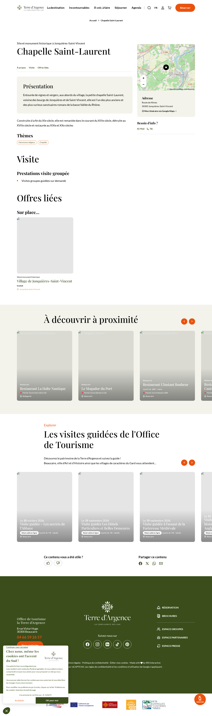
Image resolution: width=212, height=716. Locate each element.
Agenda (136, 7)
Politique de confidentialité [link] (95, 662)
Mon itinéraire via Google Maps (159, 111)
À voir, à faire (102, 7)
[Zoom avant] (143, 78)
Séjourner (121, 7)
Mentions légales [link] (72, 662)
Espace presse (171, 645)
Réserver (185, 7)
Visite (31, 67)
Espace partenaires (175, 637)
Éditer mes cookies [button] (119, 662)
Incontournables (79, 7)
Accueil (93, 20)
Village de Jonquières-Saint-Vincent (44, 281)
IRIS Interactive (153, 662)
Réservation (170, 607)
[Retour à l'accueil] (30, 7)
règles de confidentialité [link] (99, 666)
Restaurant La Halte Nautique (43, 388)
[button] (149, 7)
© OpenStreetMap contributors (180, 89)
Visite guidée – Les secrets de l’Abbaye (42, 526)
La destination (55, 7)
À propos (21, 67)
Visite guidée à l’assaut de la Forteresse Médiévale (164, 526)
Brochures (169, 615)
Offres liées (43, 67)
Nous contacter (30, 645)
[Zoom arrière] (143, 84)
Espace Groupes (172, 629)
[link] (200, 699)
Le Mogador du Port (96, 388)
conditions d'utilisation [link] (128, 666)
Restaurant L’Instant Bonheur (165, 384)
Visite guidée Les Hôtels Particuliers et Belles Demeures (105, 526)
